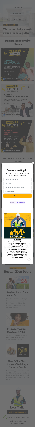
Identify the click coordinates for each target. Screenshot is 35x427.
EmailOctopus (21, 202)
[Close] (33, 163)
